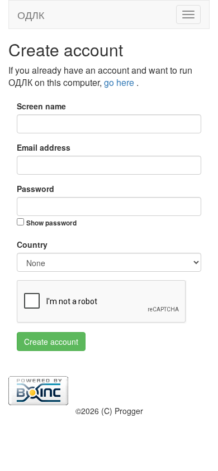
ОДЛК (30, 14)
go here (120, 82)
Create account (51, 341)
